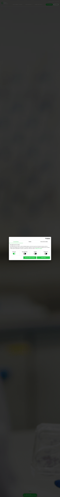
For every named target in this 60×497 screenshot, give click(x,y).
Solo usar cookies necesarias (30, 257)
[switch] (24, 253)
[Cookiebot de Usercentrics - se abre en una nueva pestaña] (46, 238)
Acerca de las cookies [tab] (44, 241)
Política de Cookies (38, 248)
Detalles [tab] (30, 241)
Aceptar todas (43, 257)
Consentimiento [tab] (16, 241)
